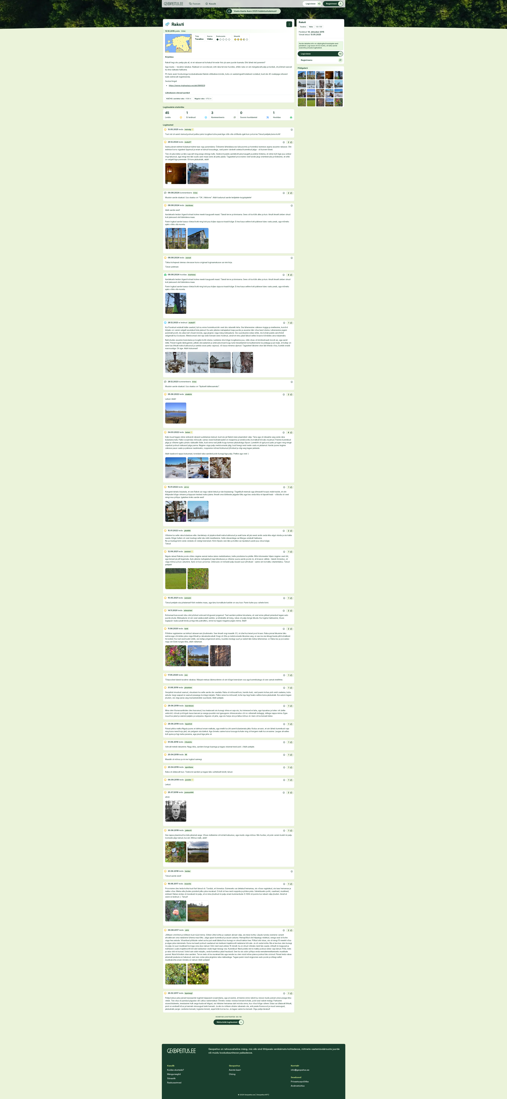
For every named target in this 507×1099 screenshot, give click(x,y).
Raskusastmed (174, 1082)
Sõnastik (171, 1078)
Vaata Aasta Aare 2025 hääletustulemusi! (255, 11)
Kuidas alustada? (175, 1070)
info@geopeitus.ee (300, 1070)
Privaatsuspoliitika (300, 1081)
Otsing (232, 1074)
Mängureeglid (174, 1074)
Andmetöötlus (298, 1085)
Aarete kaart (235, 1070)
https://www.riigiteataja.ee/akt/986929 (187, 85)
